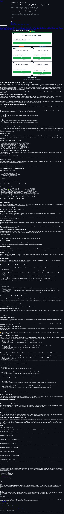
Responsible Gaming (22, 508)
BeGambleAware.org (39, 79)
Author (1, 1)
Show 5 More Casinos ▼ (32, 77)
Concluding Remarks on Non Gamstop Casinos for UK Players (23, 29)
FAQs (34, 29)
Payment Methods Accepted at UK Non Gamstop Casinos (12, 27)
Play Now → (22, 57)
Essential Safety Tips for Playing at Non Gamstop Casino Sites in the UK (47, 28)
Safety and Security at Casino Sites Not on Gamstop (29, 27)
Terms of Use (7, 508)
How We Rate (17, 508)
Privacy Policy (2, 508)
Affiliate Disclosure (12, 508)
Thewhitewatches (3, 0)
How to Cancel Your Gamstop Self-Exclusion (44, 27)
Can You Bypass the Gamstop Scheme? (11, 28)
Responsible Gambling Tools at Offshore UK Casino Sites (27, 28)
